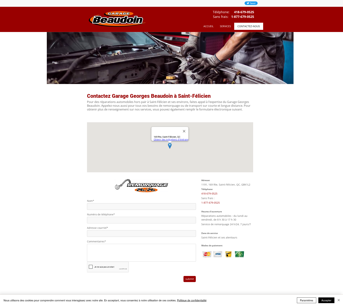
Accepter (326, 300)
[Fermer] (339, 300)
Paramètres (306, 300)
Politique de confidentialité (192, 300)
